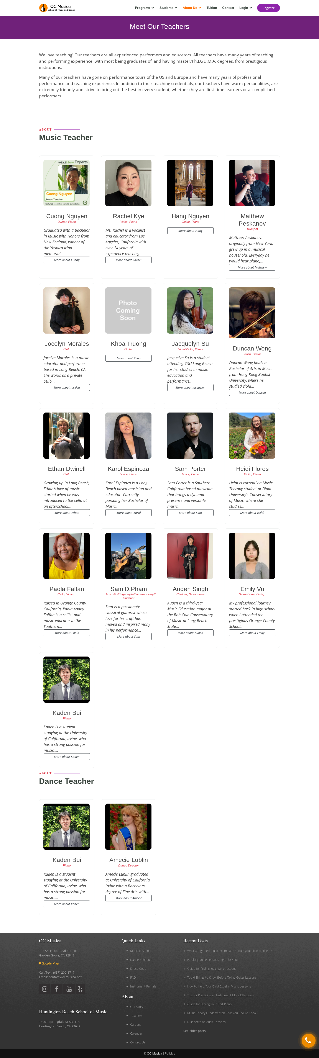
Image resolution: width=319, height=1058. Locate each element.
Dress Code (138, 968)
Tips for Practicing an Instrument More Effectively (220, 995)
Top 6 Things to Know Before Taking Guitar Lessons (222, 977)
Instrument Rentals (143, 986)
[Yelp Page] (80, 990)
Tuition (212, 8)
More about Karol (129, 513)
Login (243, 8)
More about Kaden (66, 757)
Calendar (136, 1033)
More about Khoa (129, 358)
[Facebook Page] (56, 990)
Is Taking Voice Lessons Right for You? (212, 960)
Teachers (136, 1016)
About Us (190, 8)
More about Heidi (252, 513)
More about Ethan (66, 513)
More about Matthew (252, 267)
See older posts (194, 1031)
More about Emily (252, 633)
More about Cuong (66, 260)
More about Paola (66, 633)
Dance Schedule (141, 960)
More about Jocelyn (67, 387)
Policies (170, 1053)
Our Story (136, 1007)
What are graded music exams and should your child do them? (229, 951)
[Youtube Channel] (69, 990)
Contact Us (137, 1042)
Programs (142, 8)
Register (269, 8)
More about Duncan (252, 392)
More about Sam (190, 513)
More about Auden (190, 633)
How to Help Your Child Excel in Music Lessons (219, 986)
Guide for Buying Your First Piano (209, 1004)
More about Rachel (128, 260)
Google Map (50, 963)
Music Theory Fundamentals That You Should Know (221, 1013)
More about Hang (190, 231)
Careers (135, 1024)
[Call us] (309, 1041)
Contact (228, 8)
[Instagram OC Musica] (44, 990)
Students (166, 8)
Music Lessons (140, 951)
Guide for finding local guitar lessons (211, 968)
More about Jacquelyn (190, 387)
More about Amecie (128, 898)
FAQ (133, 977)
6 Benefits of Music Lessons (206, 1022)
